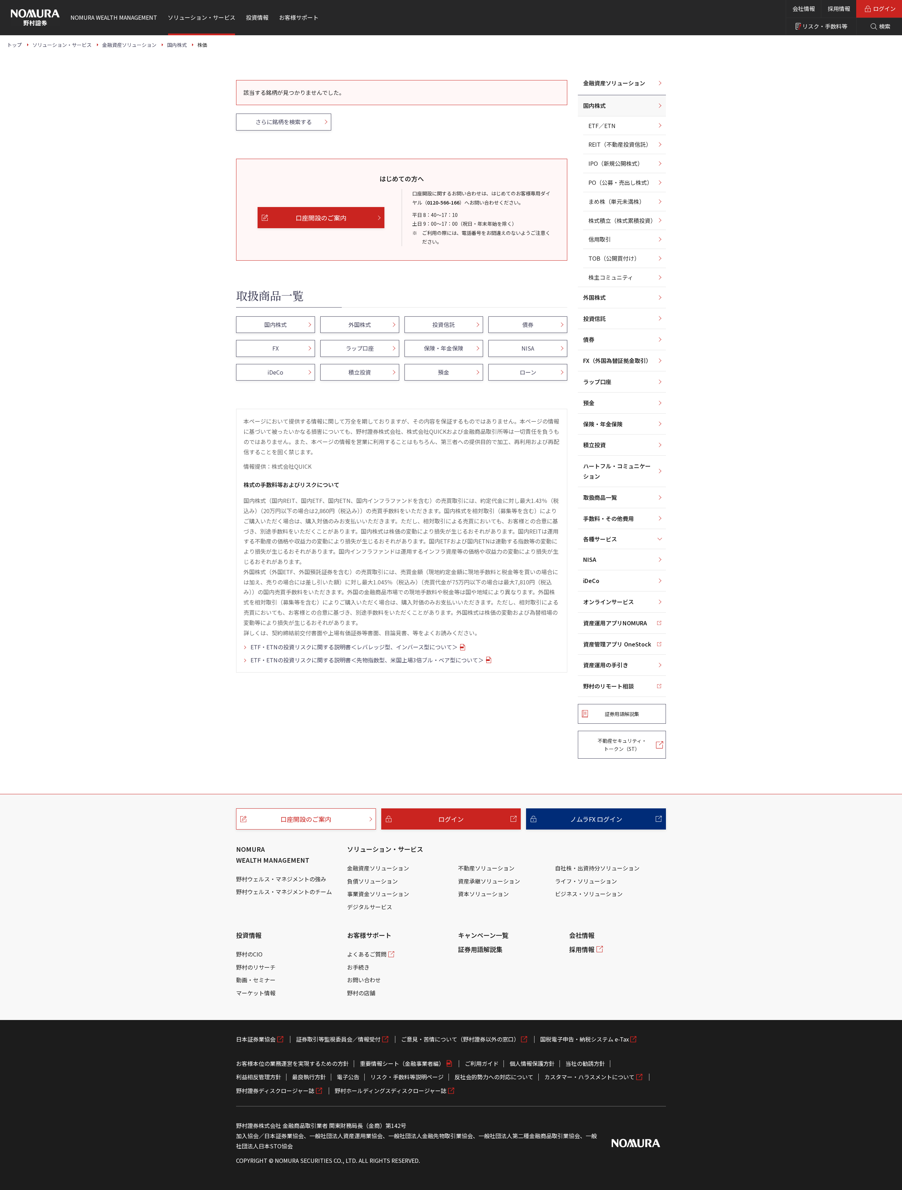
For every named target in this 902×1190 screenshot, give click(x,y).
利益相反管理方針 (258, 1077)
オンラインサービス (608, 601)
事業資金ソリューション (378, 894)
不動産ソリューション (486, 868)
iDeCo (591, 580)
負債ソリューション (372, 881)
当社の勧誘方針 (585, 1063)
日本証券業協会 (256, 1039)
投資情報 (248, 935)
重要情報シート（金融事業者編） (402, 1063)
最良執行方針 (309, 1077)
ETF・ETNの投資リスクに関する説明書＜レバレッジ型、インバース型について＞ (354, 647)
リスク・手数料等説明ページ (407, 1077)
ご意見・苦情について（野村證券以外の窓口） (460, 1039)
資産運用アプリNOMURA (615, 623)
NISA (589, 559)
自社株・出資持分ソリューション (597, 868)
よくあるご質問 (367, 954)
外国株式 (594, 297)
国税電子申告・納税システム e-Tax (584, 1039)
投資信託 (594, 318)
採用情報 (839, 8)
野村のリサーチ (256, 967)
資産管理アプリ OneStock (617, 644)
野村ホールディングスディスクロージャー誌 (390, 1090)
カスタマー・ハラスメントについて (589, 1077)
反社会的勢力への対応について (494, 1077)
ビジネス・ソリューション (589, 894)
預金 (588, 403)
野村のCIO (249, 954)
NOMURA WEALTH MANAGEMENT (272, 854)
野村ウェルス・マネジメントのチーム (284, 891)
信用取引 (599, 239)
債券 (588, 339)
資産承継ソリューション (489, 881)
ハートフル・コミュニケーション (617, 471)
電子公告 (348, 1077)
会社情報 (803, 8)
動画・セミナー (256, 980)
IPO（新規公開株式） (615, 163)
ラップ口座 (597, 381)
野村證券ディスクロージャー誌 (275, 1090)
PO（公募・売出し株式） (620, 182)
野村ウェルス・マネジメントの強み (281, 879)
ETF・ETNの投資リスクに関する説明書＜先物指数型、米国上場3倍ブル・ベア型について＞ (367, 660)
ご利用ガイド (482, 1063)
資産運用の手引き (605, 665)
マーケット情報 (256, 993)
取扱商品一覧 (600, 497)
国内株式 (594, 105)
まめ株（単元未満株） (616, 201)
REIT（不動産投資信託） (619, 144)
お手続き (358, 967)
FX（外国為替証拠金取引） (617, 360)
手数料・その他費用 (608, 518)
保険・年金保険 (603, 424)
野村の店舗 (361, 993)
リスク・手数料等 (824, 26)
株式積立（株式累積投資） (622, 220)
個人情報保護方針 (532, 1063)
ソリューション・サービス (385, 849)
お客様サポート (369, 935)
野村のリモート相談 (608, 686)
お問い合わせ (364, 980)
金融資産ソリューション (614, 83)
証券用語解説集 (480, 949)
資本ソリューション (483, 894)
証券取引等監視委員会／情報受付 (338, 1039)
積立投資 (594, 445)
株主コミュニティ (610, 277)
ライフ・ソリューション (586, 881)
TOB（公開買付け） (614, 258)
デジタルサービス (369, 907)
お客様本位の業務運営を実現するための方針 (292, 1063)
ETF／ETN (602, 125)
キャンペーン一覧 (483, 935)
